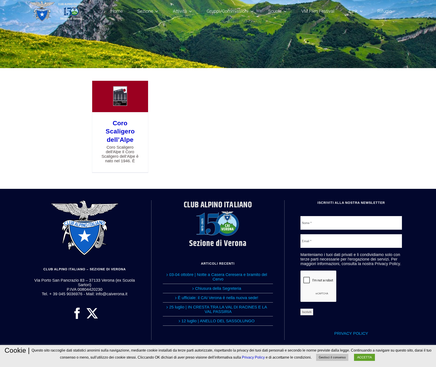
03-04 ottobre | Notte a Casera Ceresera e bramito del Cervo (218, 276)
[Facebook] (77, 313)
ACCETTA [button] (364, 357)
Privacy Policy (253, 357)
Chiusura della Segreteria (218, 288)
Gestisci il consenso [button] (332, 357)
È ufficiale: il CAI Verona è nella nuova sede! (218, 298)
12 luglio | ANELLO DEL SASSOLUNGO (218, 321)
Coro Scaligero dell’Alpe (120, 96)
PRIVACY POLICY (351, 333)
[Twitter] (92, 313)
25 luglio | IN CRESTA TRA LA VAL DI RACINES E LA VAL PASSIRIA (218, 309)
